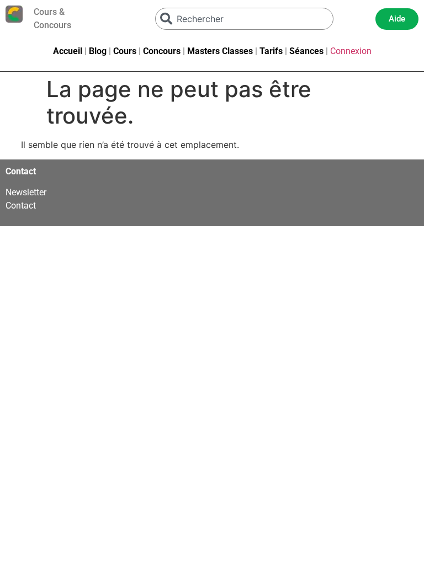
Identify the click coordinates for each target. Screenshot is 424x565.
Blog (98, 51)
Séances (306, 51)
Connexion (351, 51)
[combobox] (244, 19)
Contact (21, 205)
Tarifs (271, 51)
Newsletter (26, 192)
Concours (162, 51)
